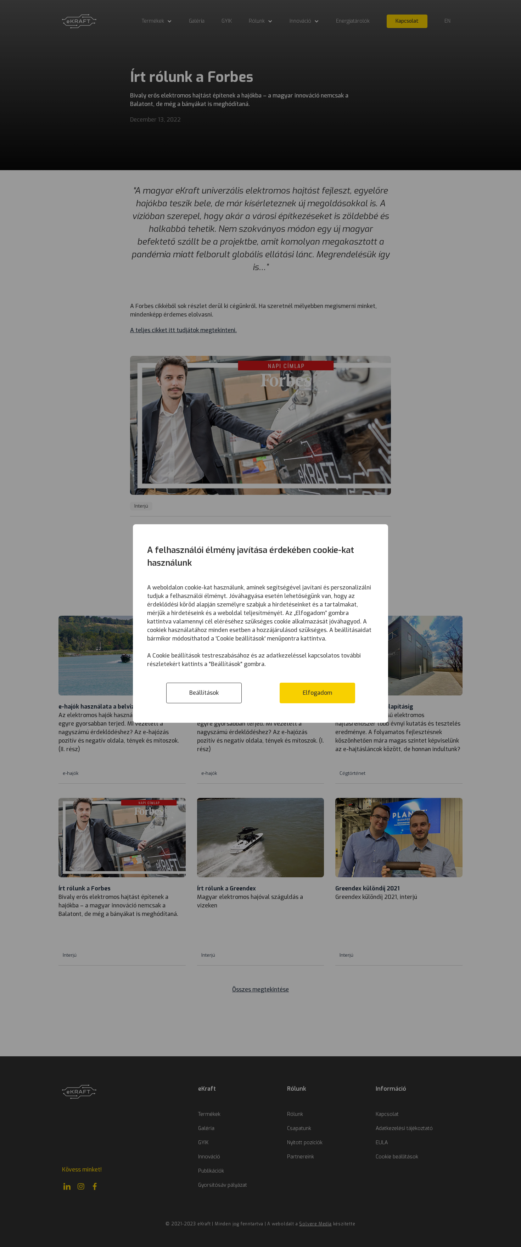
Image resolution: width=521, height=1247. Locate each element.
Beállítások (204, 693)
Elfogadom (317, 693)
